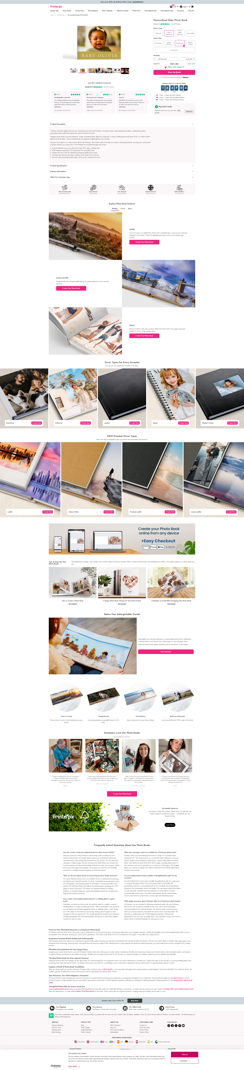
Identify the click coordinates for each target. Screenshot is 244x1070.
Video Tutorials (86, 1032)
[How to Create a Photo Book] (73, 582)
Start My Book (174, 72)
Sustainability (114, 1032)
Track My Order (145, 1027)
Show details (72, 1066)
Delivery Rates (56, 1030)
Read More (58, 107)
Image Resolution (86, 1030)
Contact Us (143, 1025)
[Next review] (147, 102)
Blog (82, 1025)
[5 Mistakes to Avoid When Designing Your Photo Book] (171, 582)
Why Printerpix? (115, 1025)
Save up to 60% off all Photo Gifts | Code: (122, 2)
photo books (108, 969)
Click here (189, 111)
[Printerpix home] (56, 6)
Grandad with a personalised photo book (178, 989)
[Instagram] (168, 1025)
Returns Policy (144, 1032)
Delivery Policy (56, 1027)
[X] (176, 1025)
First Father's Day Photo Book (83, 991)
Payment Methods (57, 1025)
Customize (183, 1061)
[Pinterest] (179, 1025)
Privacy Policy (144, 1030)
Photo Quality (85, 1027)
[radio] (158, 33)
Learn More (170, 825)
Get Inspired (73, 604)
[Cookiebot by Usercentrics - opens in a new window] (55, 1066)
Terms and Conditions (117, 1030)
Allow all (185, 1054)
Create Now (47, 512)
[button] (174, 59)
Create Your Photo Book (144, 242)
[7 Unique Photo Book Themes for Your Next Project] (122, 582)
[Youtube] (183, 1025)
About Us (113, 1027)
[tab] (74, 70)
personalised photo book (59, 989)
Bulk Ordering (56, 1032)
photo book (178, 978)
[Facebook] (172, 1025)
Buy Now (134, 1000)
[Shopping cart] (192, 7)
